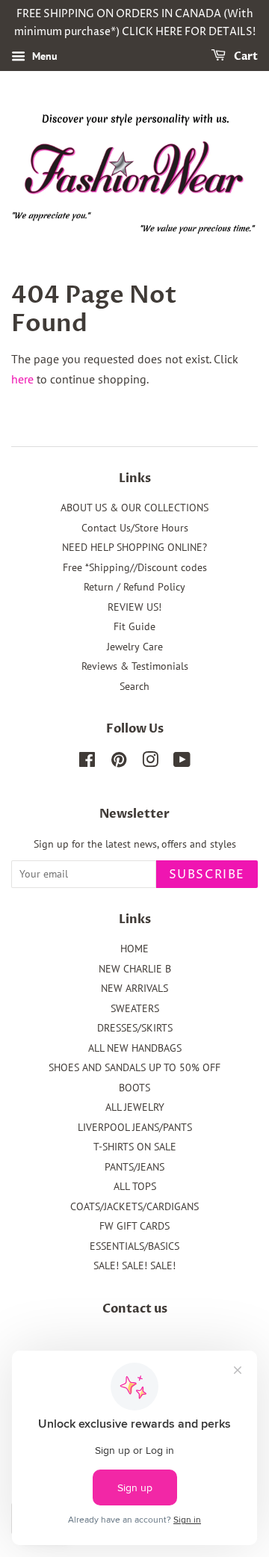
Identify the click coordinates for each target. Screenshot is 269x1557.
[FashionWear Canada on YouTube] (182, 762)
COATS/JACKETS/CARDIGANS (134, 1206)
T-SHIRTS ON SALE (134, 1146)
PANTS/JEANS (134, 1167)
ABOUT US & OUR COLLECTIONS (134, 507)
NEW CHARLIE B (135, 968)
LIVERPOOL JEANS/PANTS (135, 1127)
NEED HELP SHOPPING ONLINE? (134, 547)
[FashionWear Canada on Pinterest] (119, 762)
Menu (43, 56)
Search (134, 686)
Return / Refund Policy (134, 586)
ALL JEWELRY (134, 1107)
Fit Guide (134, 626)
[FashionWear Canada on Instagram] (150, 762)
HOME (134, 948)
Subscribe (207, 874)
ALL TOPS (135, 1186)
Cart (245, 56)
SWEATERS (135, 1008)
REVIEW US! (134, 607)
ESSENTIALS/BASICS (134, 1246)
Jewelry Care (135, 646)
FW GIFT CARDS (134, 1226)
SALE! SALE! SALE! (134, 1265)
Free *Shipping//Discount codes (135, 567)
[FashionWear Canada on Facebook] (87, 762)
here (22, 378)
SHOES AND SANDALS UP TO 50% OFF (134, 1067)
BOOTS (134, 1087)
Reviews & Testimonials (134, 666)
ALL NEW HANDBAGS (135, 1048)
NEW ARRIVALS (134, 988)
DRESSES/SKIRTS (135, 1028)
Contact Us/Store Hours (134, 527)
